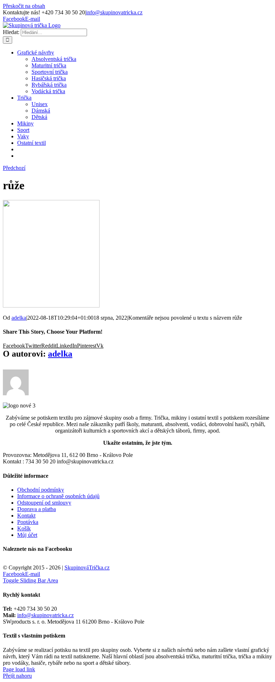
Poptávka (27, 522)
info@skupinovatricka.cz (114, 12)
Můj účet (27, 535)
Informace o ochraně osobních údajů (58, 496)
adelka (18, 318)
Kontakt (26, 515)
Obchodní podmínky (40, 490)
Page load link (19, 669)
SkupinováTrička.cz (87, 567)
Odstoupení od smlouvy (44, 503)
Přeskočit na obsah (24, 6)
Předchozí (14, 168)
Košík (24, 528)
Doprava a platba (36, 509)
